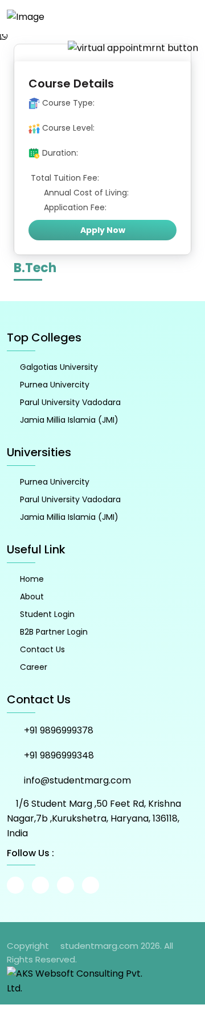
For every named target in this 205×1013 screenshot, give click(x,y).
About (32, 596)
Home (32, 579)
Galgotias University (59, 367)
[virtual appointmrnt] (133, 47)
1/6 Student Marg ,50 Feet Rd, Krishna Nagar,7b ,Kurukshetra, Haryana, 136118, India (94, 818)
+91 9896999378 (58, 730)
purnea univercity (54, 384)
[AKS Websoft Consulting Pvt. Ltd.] (80, 980)
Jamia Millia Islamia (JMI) (69, 420)
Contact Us (42, 649)
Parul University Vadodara (70, 402)
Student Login (47, 614)
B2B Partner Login (54, 631)
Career (33, 667)
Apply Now (102, 230)
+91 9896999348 (59, 755)
